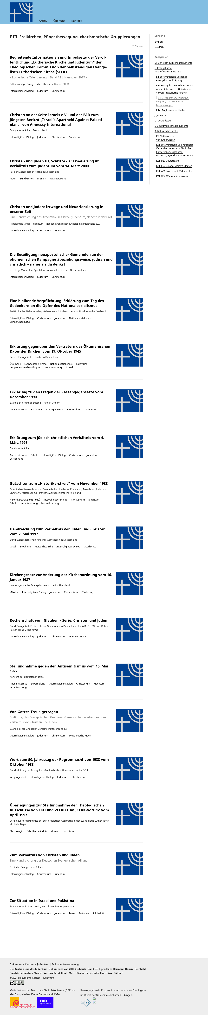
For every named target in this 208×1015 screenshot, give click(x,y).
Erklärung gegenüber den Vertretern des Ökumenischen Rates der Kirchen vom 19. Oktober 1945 (60, 349)
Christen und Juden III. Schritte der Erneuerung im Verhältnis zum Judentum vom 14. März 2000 (55, 163)
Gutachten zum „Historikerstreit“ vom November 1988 (59, 483)
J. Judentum (161, 115)
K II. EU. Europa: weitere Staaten (174, 165)
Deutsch (159, 46)
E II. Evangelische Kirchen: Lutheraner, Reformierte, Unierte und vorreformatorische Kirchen (174, 89)
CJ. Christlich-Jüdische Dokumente (173, 62)
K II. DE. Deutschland (168, 160)
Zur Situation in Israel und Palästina (42, 900)
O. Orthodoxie (163, 120)
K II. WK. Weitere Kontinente (172, 176)
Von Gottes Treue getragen (58, 716)
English (159, 41)
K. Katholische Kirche (166, 131)
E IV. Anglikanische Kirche (170, 110)
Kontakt (76, 21)
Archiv (43, 21)
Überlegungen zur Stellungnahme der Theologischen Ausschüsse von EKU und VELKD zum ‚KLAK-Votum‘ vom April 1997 (59, 810)
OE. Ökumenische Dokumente (171, 125)
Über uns (59, 21)
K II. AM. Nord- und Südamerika (174, 171)
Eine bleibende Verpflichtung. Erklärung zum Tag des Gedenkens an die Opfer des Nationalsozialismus (57, 303)
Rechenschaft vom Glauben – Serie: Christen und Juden (58, 620)
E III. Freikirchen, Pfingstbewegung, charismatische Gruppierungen (172, 101)
